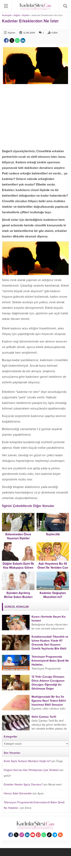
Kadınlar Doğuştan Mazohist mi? (53, 595)
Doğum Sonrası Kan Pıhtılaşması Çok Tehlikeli (31, 770)
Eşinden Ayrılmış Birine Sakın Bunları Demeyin (18, 597)
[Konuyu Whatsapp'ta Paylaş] (17, 40)
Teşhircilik (53, 534)
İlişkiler (26, 15)
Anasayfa (6, 15)
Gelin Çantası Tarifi (44, 716)
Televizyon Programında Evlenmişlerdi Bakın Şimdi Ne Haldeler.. (50, 660)
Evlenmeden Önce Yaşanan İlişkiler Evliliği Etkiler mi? (18, 538)
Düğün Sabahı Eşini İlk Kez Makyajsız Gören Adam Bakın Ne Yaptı (18, 568)
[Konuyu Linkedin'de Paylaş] (23, 40)
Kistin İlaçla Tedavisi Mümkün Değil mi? (27, 761)
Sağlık (17, 15)
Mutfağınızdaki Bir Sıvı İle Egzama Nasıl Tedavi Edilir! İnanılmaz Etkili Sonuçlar (49, 700)
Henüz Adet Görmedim (18, 793)
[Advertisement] (35, 116)
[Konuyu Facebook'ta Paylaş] (6, 40)
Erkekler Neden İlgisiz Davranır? (23, 784)
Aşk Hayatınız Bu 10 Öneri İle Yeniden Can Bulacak (52, 568)
